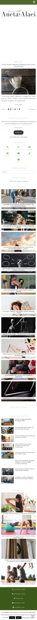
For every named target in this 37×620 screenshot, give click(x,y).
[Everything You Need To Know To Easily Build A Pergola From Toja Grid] (7, 471)
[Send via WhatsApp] (17, 109)
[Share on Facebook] (11, 109)
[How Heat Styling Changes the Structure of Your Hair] (18, 502)
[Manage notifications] (33, 616)
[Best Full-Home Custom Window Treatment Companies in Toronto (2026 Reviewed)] (18, 549)
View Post (18, 104)
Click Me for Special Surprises (18, 181)
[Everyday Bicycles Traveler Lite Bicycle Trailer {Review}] (7, 430)
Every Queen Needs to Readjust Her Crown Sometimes (18, 65)
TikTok (19, 598)
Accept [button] (12, 617)
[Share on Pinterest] (15, 109)
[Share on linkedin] (19, 109)
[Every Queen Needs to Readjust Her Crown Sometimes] (18, 94)
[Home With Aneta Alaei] (18, 12)
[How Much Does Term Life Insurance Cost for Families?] (18, 573)
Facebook (19, 603)
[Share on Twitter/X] (13, 109)
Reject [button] (18, 617)
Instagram (19, 594)
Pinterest (19, 607)
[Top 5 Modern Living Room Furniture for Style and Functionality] (7, 446)
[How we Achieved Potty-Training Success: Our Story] (7, 438)
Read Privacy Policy (28, 617)
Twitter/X (19, 589)
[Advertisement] (18, 40)
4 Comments (32, 109)
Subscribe (18, 132)
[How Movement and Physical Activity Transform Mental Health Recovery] (18, 525)
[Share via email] (8, 109)
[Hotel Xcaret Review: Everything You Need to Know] (7, 455)
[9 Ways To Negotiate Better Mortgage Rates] (7, 422)
